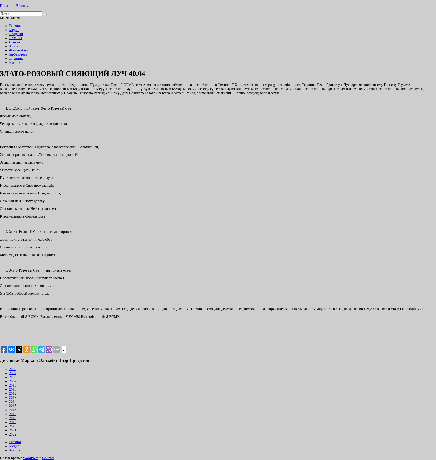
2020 (12, 426)
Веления (15, 38)
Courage (48, 458)
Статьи (14, 42)
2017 (12, 414)
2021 (12, 430)
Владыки (16, 34)
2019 (12, 422)
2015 (12, 406)
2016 (12, 410)
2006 (12, 369)
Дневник (16, 58)
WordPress (30, 458)
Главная (15, 26)
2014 (12, 402)
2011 (12, 389)
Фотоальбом (18, 50)
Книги (14, 46)
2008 (12, 377)
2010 (12, 385)
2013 (12, 397)
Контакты (16, 62)
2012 (12, 393)
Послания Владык (14, 5)
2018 (12, 418)
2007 (12, 373)
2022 (12, 434)
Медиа (14, 30)
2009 (12, 381)
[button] (11, 18)
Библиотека (18, 54)
